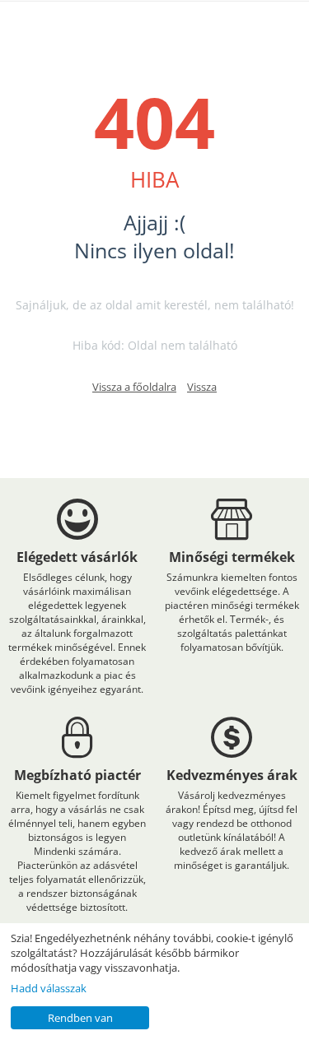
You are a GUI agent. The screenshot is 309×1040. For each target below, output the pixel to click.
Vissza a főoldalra (134, 386)
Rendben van (80, 1017)
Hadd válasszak (49, 988)
